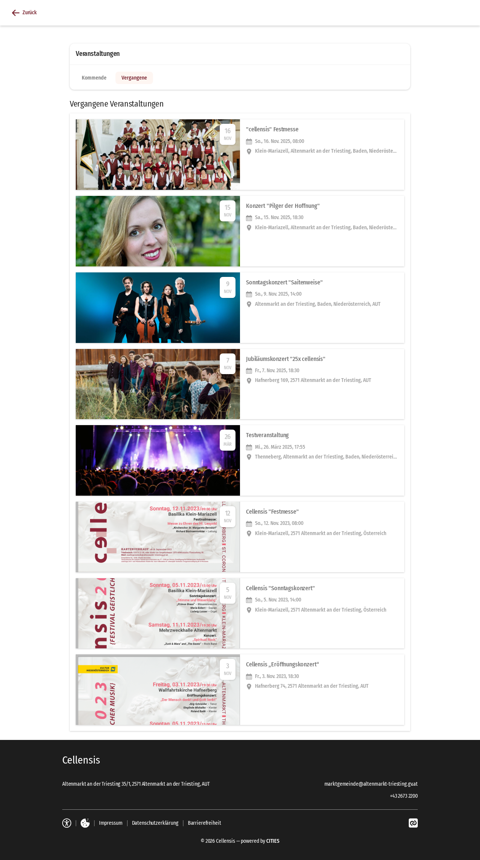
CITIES (272, 841)
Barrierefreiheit (204, 823)
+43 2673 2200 (404, 796)
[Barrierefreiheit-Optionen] (66, 823)
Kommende (94, 78)
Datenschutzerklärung (155, 823)
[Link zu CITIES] (413, 823)
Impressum (111, 823)
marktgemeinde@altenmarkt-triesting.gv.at (371, 784)
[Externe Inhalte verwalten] (85, 823)
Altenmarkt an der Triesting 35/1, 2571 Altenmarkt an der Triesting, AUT (136, 784)
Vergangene (134, 78)
